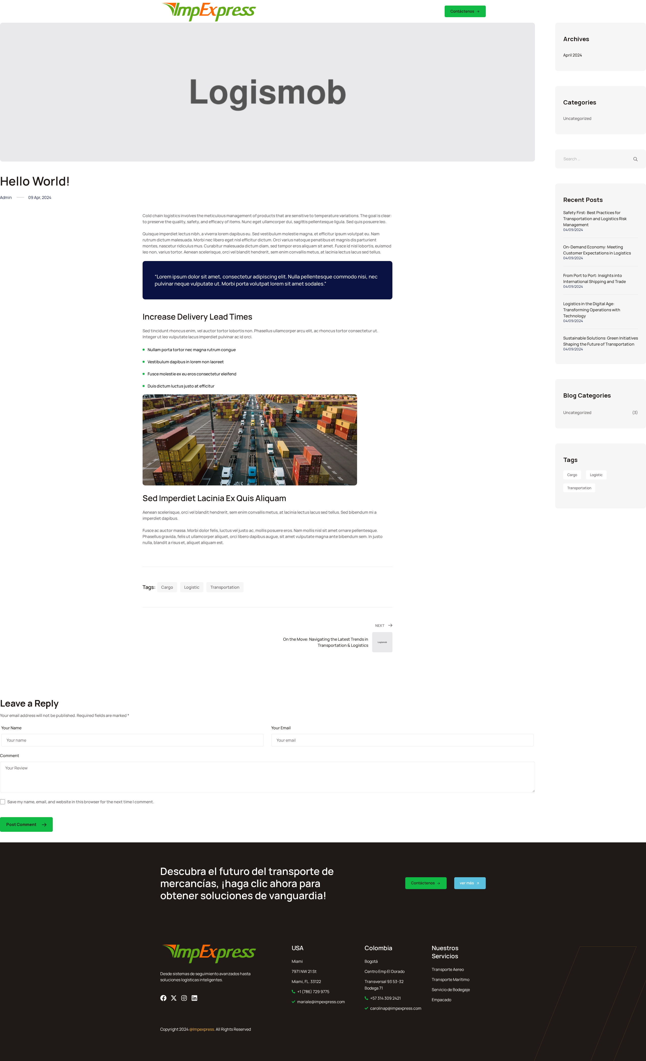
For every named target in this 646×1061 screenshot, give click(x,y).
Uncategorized (577, 118)
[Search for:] (600, 159)
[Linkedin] (194, 998)
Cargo (167, 587)
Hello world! (35, 181)
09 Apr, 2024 (39, 197)
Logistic (191, 587)
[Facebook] (163, 998)
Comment (9, 755)
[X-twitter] (174, 998)
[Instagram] (184, 998)
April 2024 (572, 55)
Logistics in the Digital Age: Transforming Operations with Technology (591, 310)
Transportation (224, 587)
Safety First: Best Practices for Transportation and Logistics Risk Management (595, 218)
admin (6, 197)
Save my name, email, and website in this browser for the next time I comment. (80, 802)
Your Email (281, 728)
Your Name (11, 728)
